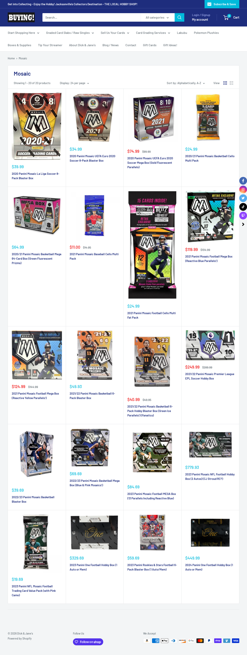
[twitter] (243, 198)
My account (200, 19)
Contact (130, 45)
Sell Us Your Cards (113, 32)
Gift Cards (149, 45)
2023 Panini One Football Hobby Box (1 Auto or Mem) (93, 567)
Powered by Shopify (20, 638)
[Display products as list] (231, 83)
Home (11, 58)
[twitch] (243, 215)
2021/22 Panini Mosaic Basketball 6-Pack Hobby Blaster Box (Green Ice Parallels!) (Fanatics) (150, 411)
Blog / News (110, 45)
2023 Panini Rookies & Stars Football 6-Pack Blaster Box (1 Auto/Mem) (152, 567)
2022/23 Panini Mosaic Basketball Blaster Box (33, 499)
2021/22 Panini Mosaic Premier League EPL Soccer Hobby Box (209, 376)
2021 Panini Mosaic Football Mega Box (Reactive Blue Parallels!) (209, 259)
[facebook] (243, 181)
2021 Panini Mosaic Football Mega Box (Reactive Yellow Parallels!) (35, 396)
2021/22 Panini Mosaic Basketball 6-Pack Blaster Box (92, 396)
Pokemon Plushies (206, 32)
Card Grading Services (151, 32)
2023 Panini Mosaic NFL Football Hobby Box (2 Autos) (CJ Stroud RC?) (210, 476)
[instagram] (243, 189)
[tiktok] (243, 207)
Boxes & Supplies (19, 45)
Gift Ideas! (170, 45)
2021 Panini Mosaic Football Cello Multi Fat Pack (151, 315)
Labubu (182, 32)
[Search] (179, 17)
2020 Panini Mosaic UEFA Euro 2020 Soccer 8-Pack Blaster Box (92, 158)
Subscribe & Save (225, 4)
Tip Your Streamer (50, 45)
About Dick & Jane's (82, 45)
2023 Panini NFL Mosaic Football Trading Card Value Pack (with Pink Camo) (34, 590)
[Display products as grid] (225, 83)
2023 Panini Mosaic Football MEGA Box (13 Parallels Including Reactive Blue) (151, 496)
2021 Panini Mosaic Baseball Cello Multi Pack (94, 256)
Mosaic (23, 58)
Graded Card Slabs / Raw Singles (68, 32)
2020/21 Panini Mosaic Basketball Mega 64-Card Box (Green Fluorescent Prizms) (36, 258)
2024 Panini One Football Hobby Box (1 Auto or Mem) (209, 567)
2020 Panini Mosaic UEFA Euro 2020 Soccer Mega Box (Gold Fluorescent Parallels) (150, 162)
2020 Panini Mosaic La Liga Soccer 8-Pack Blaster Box (35, 176)
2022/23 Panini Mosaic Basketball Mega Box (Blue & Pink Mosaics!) (95, 483)
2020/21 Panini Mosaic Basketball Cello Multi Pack (209, 158)
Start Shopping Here (21, 32)
